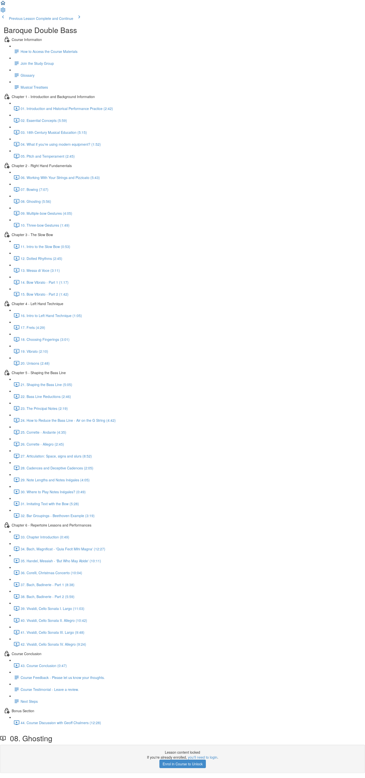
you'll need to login (202, 757)
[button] (3, 4)
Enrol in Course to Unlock (183, 763)
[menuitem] (3, 11)
